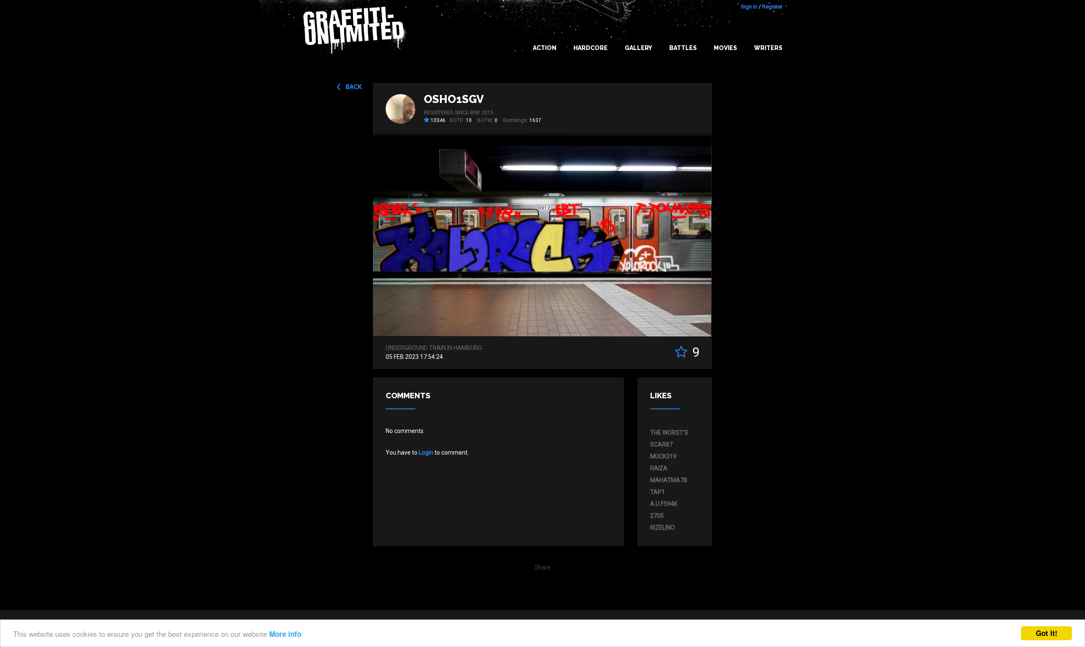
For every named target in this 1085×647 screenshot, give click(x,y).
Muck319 (663, 456)
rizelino (662, 527)
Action (544, 47)
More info (285, 634)
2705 (657, 515)
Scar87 (661, 444)
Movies (725, 47)
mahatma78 (668, 480)
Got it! (1046, 633)
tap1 (657, 492)
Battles (683, 47)
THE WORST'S (669, 432)
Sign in (749, 6)
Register (772, 6)
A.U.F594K (663, 503)
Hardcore (590, 47)
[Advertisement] (1051, 479)
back (353, 86)
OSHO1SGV (454, 99)
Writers (768, 47)
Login (426, 452)
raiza (659, 468)
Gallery (638, 47)
